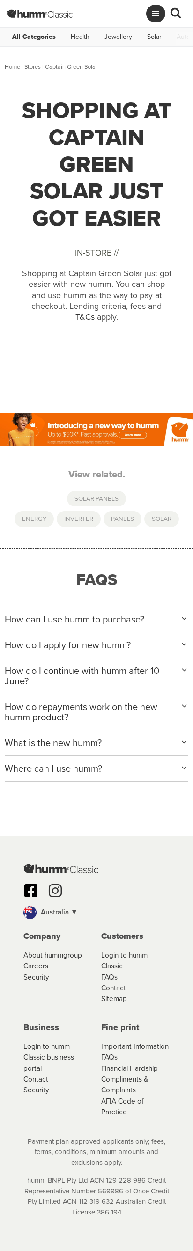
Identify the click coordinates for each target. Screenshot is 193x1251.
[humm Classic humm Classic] (40, 13)
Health (80, 37)
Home (12, 66)
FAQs (109, 977)
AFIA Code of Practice (122, 1106)
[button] (96, 912)
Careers (35, 965)
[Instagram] (55, 890)
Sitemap (114, 998)
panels (122, 518)
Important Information (135, 1046)
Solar (154, 37)
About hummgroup (52, 955)
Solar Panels (96, 498)
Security (36, 977)
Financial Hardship (129, 1068)
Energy (34, 518)
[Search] (175, 13)
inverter (78, 518)
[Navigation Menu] (155, 13)
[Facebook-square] (30, 890)
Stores (32, 66)
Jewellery (118, 37)
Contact (113, 987)
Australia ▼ (58, 912)
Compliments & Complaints (124, 1084)
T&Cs (85, 317)
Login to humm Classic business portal (48, 1057)
